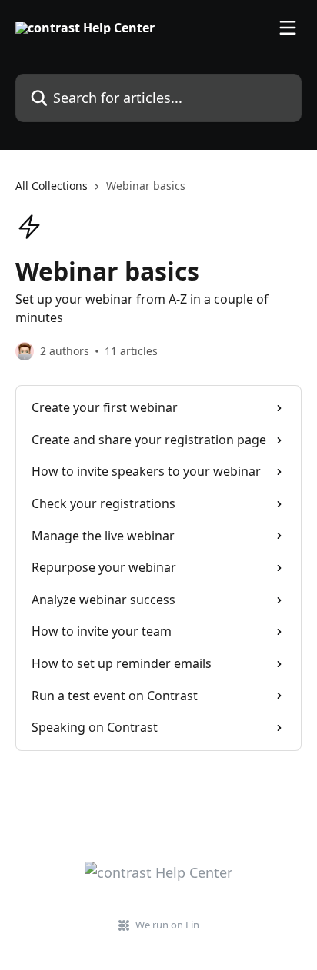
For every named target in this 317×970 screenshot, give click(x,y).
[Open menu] (288, 27)
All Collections (51, 185)
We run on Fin (167, 925)
